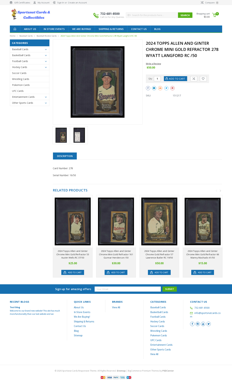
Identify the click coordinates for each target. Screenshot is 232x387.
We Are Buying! (81, 29)
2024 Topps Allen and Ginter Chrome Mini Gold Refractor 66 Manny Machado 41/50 (202, 254)
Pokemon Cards (21, 85)
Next (220, 190)
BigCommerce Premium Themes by (151, 370)
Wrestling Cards (20, 79)
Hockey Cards (19, 67)
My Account (43, 2)
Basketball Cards (21, 55)
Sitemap (78, 335)
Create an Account (77, 2)
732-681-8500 (112, 15)
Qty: (150, 78)
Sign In (60, 2)
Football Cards (20, 61)
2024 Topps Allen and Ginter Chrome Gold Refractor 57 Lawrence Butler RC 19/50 (159, 254)
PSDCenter (168, 370)
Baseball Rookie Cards (47, 36)
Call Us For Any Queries (112, 17)
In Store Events (54, 29)
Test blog (15, 307)
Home (12, 36)
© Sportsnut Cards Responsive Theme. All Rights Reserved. (90, 370)
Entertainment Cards (23, 96)
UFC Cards (18, 90)
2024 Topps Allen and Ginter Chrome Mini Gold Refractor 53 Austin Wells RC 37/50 (72, 254)
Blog (157, 29)
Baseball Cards (26, 36)
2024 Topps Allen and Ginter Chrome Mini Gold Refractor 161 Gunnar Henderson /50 (116, 254)
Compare (211, 2)
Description (65, 156)
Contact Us (139, 29)
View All (116, 307)
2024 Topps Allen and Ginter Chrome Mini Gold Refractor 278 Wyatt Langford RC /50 (99, 36)
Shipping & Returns (111, 29)
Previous (216, 190)
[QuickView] (70, 221)
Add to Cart (75, 272)
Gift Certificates (22, 2)
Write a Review (153, 63)
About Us (30, 29)
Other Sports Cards (22, 102)
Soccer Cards (19, 73)
